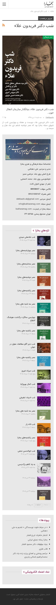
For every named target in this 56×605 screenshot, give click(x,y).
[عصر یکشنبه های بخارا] (44, 361)
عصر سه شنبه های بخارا (25, 304)
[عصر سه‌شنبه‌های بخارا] (44, 268)
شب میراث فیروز (28, 370)
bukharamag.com (24, 209)
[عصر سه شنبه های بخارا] (44, 308)
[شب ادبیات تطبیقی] (44, 401)
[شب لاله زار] (44, 428)
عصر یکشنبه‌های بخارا (26, 290)
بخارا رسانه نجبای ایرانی (37, 539)
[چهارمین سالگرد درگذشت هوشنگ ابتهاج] (44, 321)
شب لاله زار (30, 424)
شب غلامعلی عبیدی (27, 237)
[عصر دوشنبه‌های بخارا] (44, 281)
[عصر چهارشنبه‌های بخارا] (44, 254)
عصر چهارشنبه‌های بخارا (25, 250)
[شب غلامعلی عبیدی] (44, 241)
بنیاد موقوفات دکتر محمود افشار (34, 544)
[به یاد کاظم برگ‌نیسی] (44, 468)
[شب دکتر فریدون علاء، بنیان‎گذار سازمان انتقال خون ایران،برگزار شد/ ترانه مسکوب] (28, 70)
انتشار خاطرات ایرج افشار (37, 535)
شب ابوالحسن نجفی (26, 451)
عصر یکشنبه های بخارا (26, 357)
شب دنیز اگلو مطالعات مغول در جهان (22, 345)
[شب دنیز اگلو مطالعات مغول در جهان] (44, 348)
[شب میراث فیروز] (44, 375)
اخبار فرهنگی (48, 37)
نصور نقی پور (18, 598)
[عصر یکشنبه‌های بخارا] (44, 294)
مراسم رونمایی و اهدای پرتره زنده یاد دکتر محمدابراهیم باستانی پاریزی (30, 555)
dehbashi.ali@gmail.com (27, 199)
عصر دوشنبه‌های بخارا (26, 277)
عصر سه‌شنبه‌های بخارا (26, 264)
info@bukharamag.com (29, 204)
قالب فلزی (43, 549)
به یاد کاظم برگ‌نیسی (26, 464)
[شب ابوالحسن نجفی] (44, 455)
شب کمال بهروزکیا (27, 384)
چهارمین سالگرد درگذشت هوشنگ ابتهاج (21, 319)
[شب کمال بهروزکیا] (44, 388)
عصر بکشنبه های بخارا (26, 330)
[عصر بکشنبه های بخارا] (44, 334)
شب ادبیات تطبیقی (27, 397)
